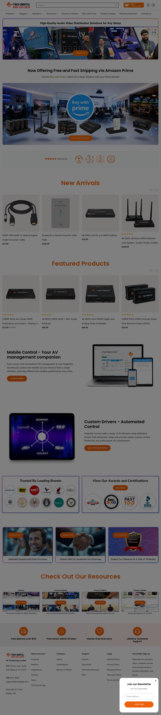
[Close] (155, 681)
